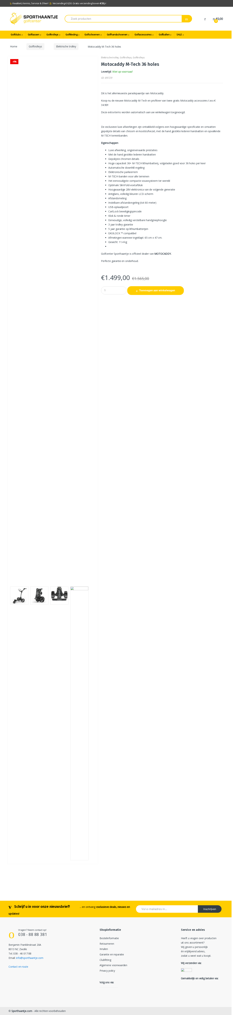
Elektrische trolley (66, 46)
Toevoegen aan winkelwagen (157, 290)
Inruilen (104, 949)
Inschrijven (209, 909)
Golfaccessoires (143, 34)
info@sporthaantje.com (29, 958)
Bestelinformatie (109, 938)
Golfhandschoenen (117, 34)
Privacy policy (107, 970)
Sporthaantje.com (21, 1011)
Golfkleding (71, 34)
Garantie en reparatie (112, 954)
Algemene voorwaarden (113, 965)
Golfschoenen (92, 34)
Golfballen (164, 34)
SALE (179, 34)
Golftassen (34, 34)
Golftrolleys (52, 34)
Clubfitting (105, 960)
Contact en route (18, 966)
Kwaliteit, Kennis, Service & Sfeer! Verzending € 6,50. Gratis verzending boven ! (59, 3)
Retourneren (107, 943)
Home (13, 46)
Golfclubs (16, 34)
